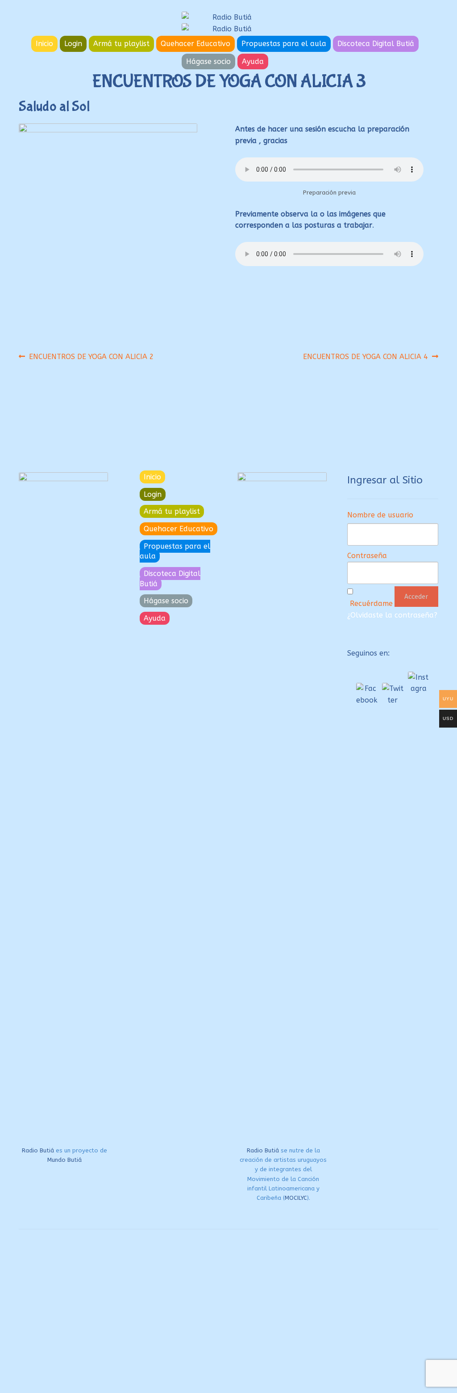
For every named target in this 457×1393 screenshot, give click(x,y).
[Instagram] (418, 682)
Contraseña (367, 555)
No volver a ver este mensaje (183, 1384)
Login (73, 43)
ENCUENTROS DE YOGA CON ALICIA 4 (365, 356)
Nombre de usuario (380, 515)
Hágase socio (208, 61)
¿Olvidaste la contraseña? (392, 615)
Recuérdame (371, 603)
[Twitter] (392, 693)
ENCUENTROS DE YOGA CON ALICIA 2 (91, 356)
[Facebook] (367, 693)
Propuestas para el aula (283, 43)
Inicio (44, 43)
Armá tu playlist (121, 43)
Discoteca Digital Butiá (375, 43)
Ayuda (253, 61)
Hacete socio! (184, 1345)
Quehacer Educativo (195, 43)
